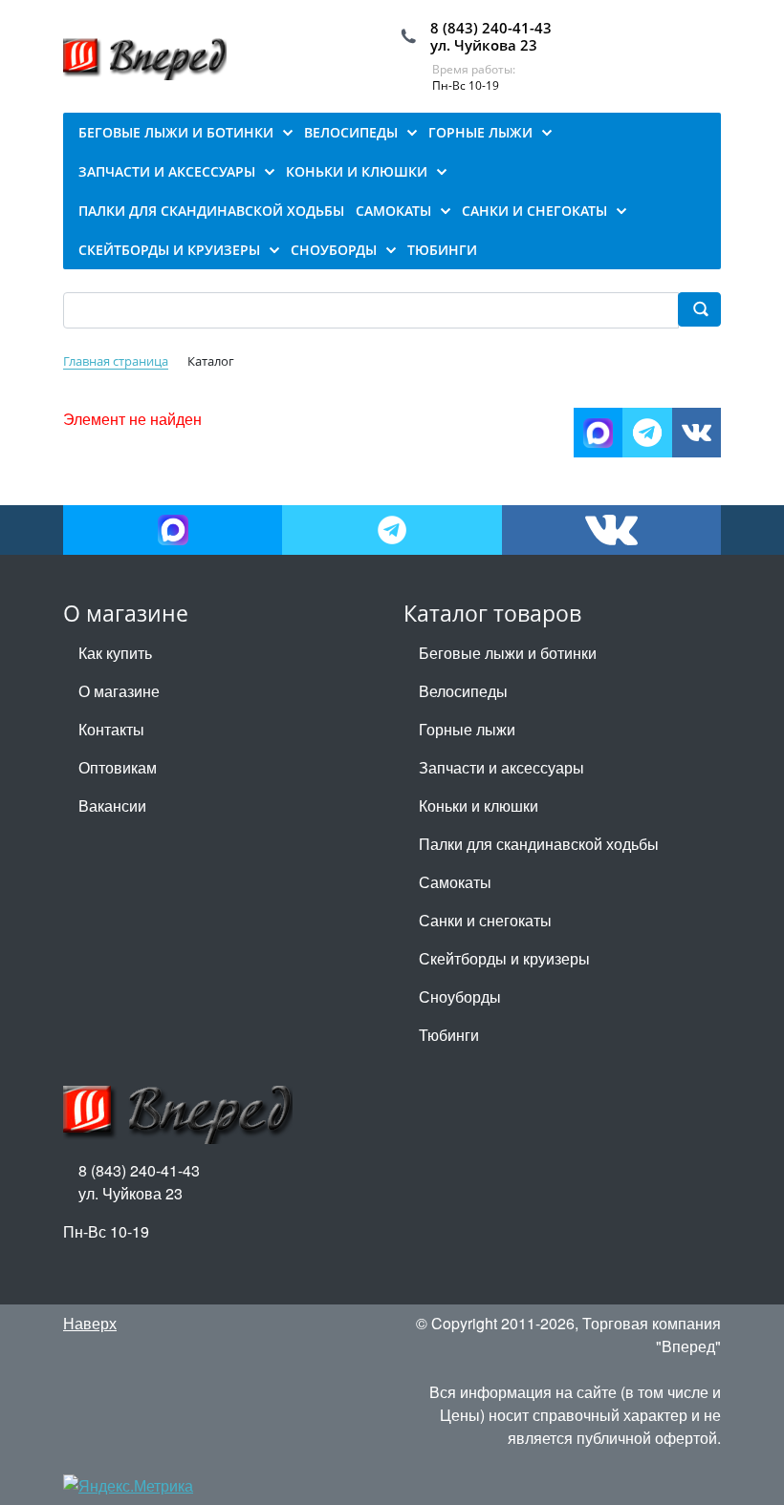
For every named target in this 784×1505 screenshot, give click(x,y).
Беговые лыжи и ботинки (508, 653)
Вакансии (112, 805)
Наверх (90, 1323)
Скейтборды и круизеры (504, 958)
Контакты (111, 729)
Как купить (115, 653)
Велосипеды (463, 691)
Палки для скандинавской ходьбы (539, 844)
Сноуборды (460, 996)
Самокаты (455, 882)
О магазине (119, 691)
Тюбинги (449, 1035)
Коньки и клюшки (478, 805)
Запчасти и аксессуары (501, 767)
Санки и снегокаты (485, 920)
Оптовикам (117, 767)
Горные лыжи (467, 729)
